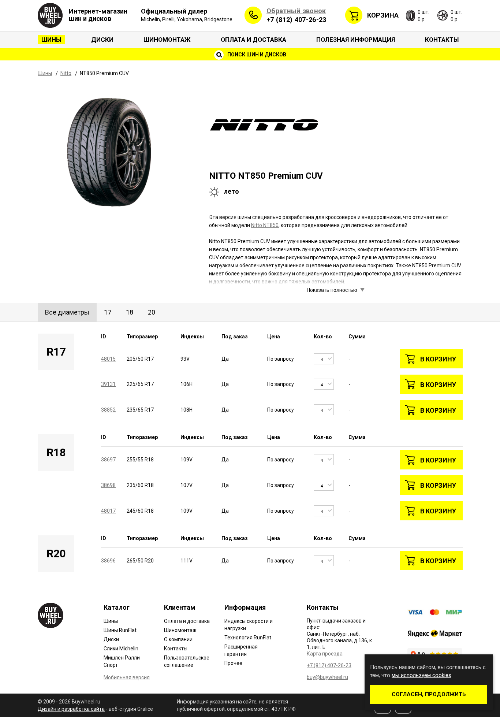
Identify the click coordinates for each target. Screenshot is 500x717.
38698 (108, 485)
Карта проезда (325, 654)
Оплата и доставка (253, 39)
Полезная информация (355, 39)
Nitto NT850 (265, 225)
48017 (108, 511)
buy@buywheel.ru (327, 677)
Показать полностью (332, 290)
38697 (108, 459)
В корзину (438, 359)
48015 (108, 359)
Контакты (442, 39)
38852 (108, 410)
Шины (51, 39)
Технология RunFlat (247, 637)
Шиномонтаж (167, 39)
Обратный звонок (296, 11)
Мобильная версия (127, 677)
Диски (102, 39)
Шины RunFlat (120, 630)
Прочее (233, 663)
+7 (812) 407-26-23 (296, 19)
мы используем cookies (421, 675)
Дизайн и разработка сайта (71, 709)
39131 (108, 384)
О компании (178, 639)
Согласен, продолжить (429, 694)
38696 (108, 561)
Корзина (383, 15)
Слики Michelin (121, 648)
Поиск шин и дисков (256, 54)
